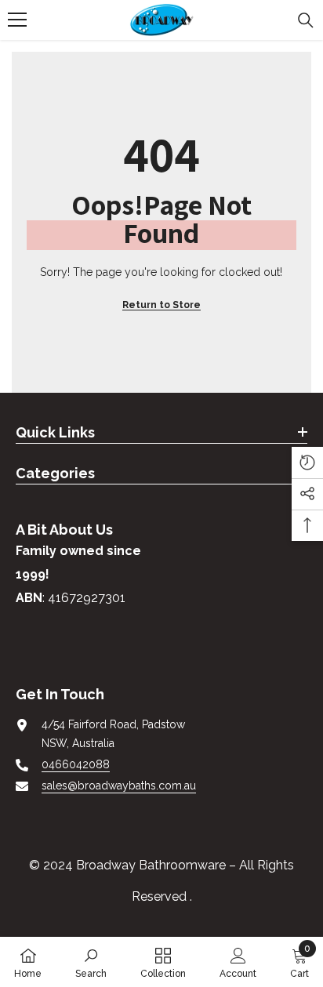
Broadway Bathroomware (151, 865)
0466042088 (76, 764)
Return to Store (161, 304)
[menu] (17, 19)
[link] (91, 962)
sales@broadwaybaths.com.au (119, 785)
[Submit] (99, 635)
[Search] (305, 20)
